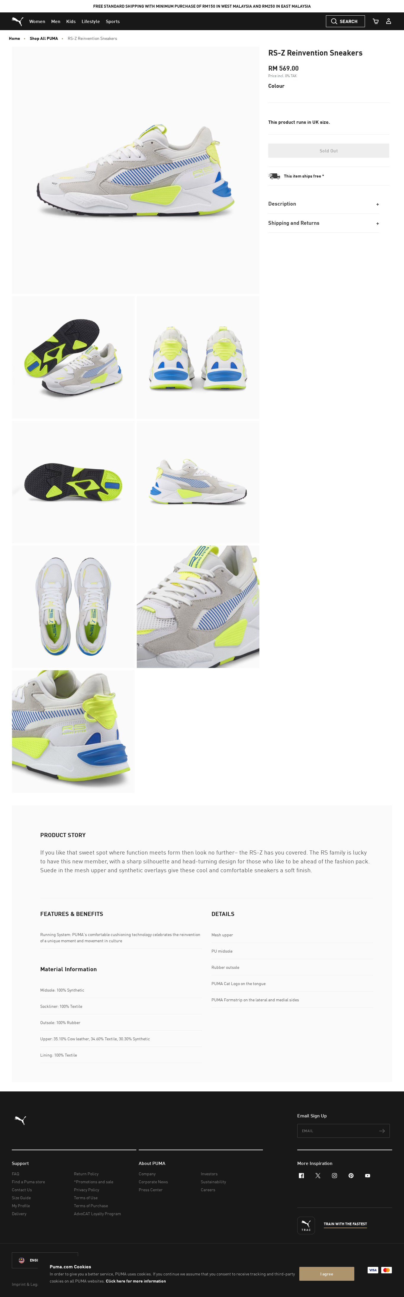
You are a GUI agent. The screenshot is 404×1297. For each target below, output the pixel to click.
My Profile (21, 1205)
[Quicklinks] (388, 21)
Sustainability (213, 1181)
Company (147, 1173)
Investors (209, 1173)
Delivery (19, 1213)
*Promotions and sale (93, 1181)
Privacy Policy (86, 1189)
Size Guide (21, 1197)
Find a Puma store (28, 1181)
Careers (208, 1189)
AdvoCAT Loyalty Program (97, 1213)
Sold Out (329, 150)
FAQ (15, 1173)
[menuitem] (37, 21)
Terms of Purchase (91, 1205)
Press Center (151, 1189)
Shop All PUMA (44, 38)
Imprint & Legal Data (31, 1284)
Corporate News (153, 1181)
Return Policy (86, 1173)
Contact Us (22, 1189)
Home (14, 38)
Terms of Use (86, 1197)
